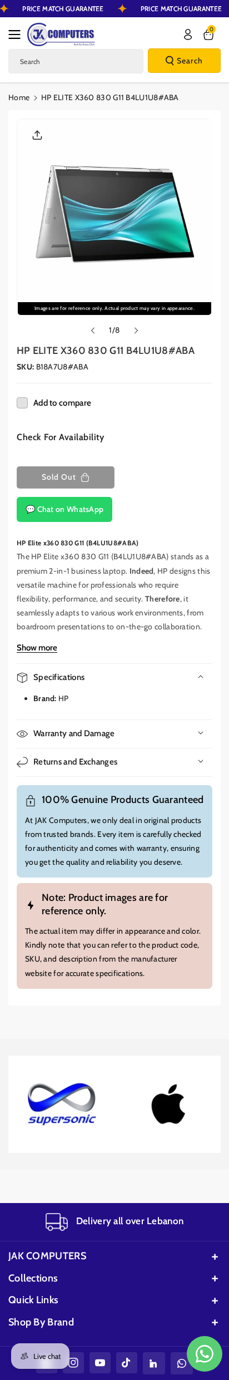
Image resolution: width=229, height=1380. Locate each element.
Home (18, 97)
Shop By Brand (41, 1322)
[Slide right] (136, 330)
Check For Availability (60, 437)
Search (190, 61)
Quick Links (33, 1300)
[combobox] (76, 61)
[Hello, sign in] (187, 34)
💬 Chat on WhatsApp (64, 509)
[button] (17, 34)
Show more (37, 648)
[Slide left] (92, 330)
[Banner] (61, 1105)
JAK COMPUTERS (47, 1256)
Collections (33, 1278)
